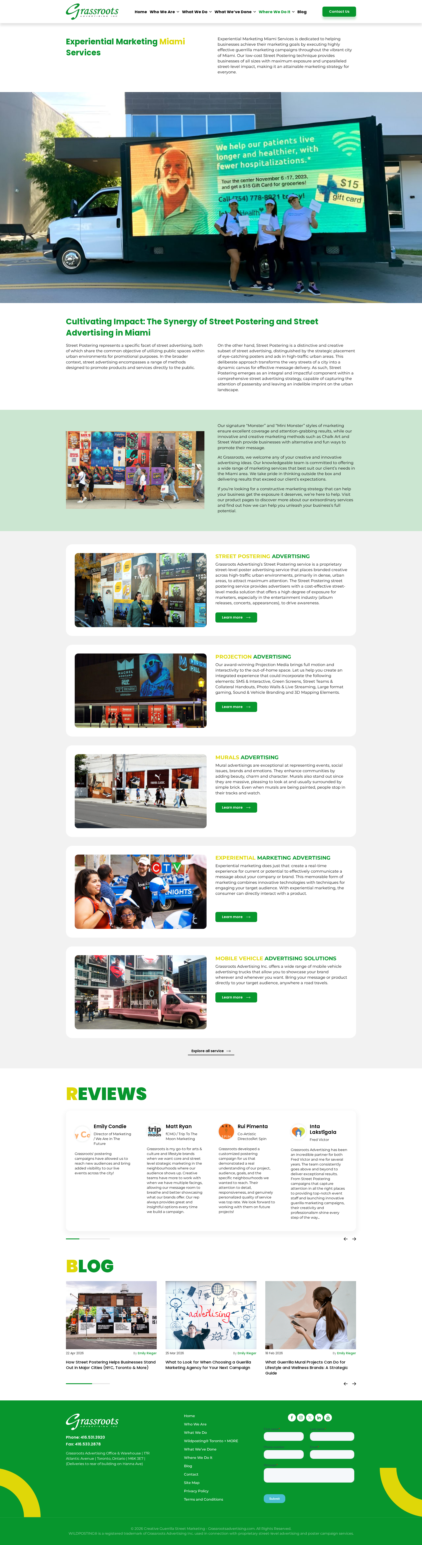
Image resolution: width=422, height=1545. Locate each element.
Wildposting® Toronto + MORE (211, 1441)
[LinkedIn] (319, 1418)
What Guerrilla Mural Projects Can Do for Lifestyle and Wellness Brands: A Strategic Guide (306, 1367)
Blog (188, 1466)
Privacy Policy (196, 1491)
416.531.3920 (92, 1437)
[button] (346, 1238)
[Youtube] (328, 1418)
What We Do (195, 1433)
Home (189, 1416)
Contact (191, 1474)
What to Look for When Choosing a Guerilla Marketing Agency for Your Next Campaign (208, 1364)
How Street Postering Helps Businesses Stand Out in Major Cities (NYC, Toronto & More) (111, 1364)
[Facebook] (292, 1418)
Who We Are (195, 1424)
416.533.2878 (88, 1444)
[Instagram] (301, 1418)
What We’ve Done (200, 1449)
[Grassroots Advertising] (92, 12)
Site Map (192, 1483)
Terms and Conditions (203, 1499)
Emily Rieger (147, 1353)
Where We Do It (198, 1458)
